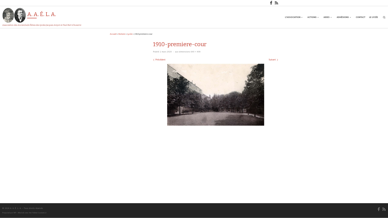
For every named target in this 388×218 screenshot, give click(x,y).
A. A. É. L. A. (16, 208)
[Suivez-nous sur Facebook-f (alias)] (271, 3)
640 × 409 (195, 52)
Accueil (113, 34)
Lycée (130, 34)
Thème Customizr (39, 213)
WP (15, 213)
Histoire (121, 34)
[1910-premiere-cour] (215, 95)
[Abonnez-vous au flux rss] (276, 3)
